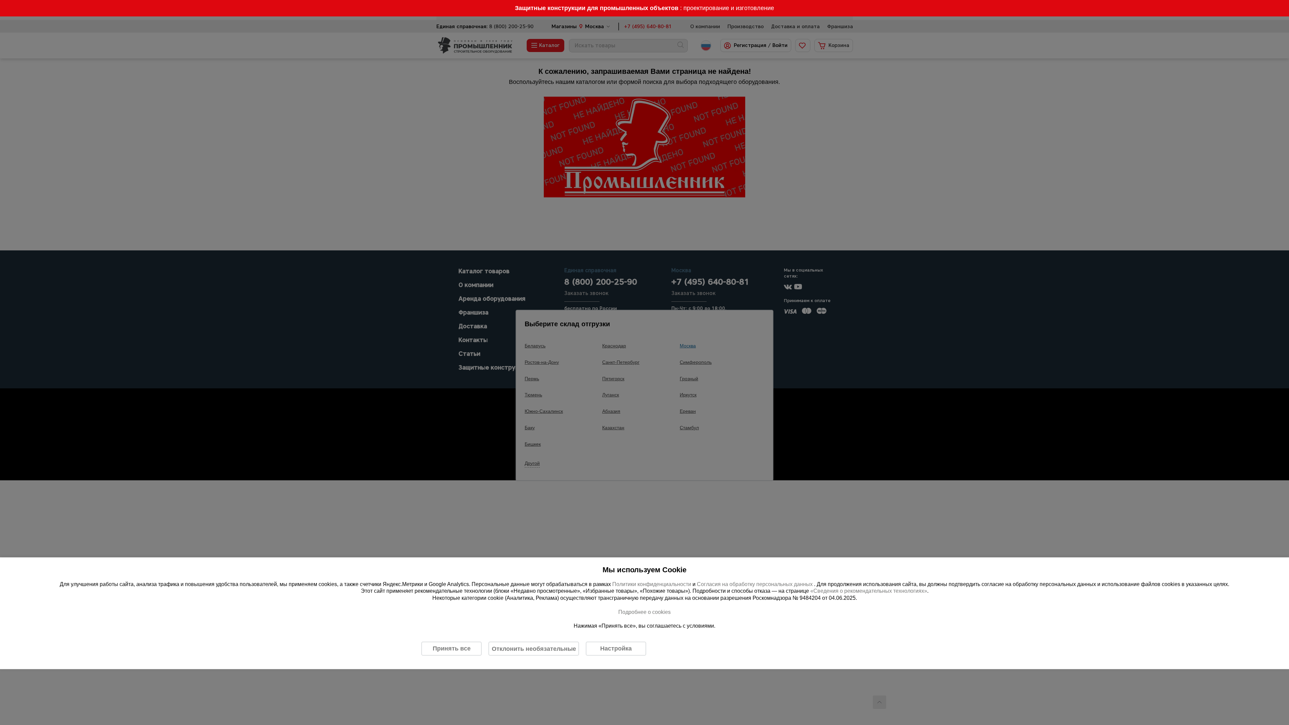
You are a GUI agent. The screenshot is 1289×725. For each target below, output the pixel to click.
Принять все (452, 648)
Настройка (616, 648)
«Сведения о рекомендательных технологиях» (868, 591)
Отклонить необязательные (534, 648)
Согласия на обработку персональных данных (755, 584)
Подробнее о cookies (644, 612)
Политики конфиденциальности (651, 584)
